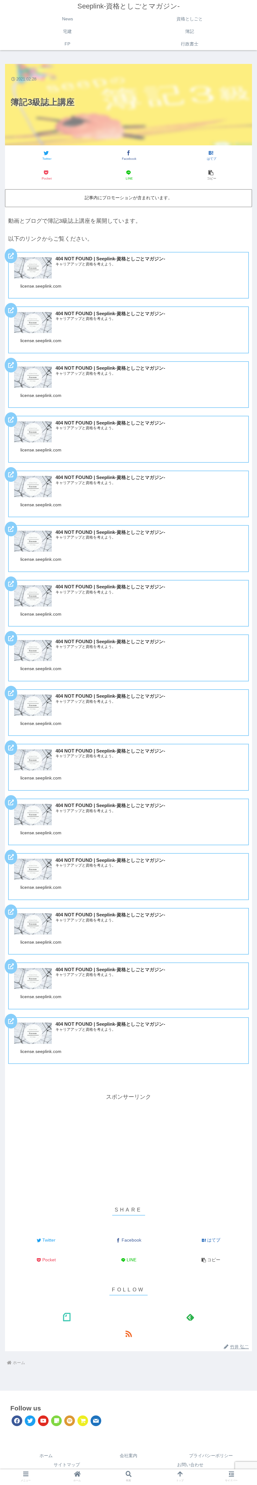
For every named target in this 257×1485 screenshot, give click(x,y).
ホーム (46, 1455)
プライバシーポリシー (211, 1455)
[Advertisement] (128, 1146)
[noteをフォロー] (67, 1317)
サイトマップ (67, 1464)
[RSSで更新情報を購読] (128, 1333)
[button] (210, 175)
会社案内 (128, 1455)
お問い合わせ (190, 1464)
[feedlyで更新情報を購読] (190, 1317)
